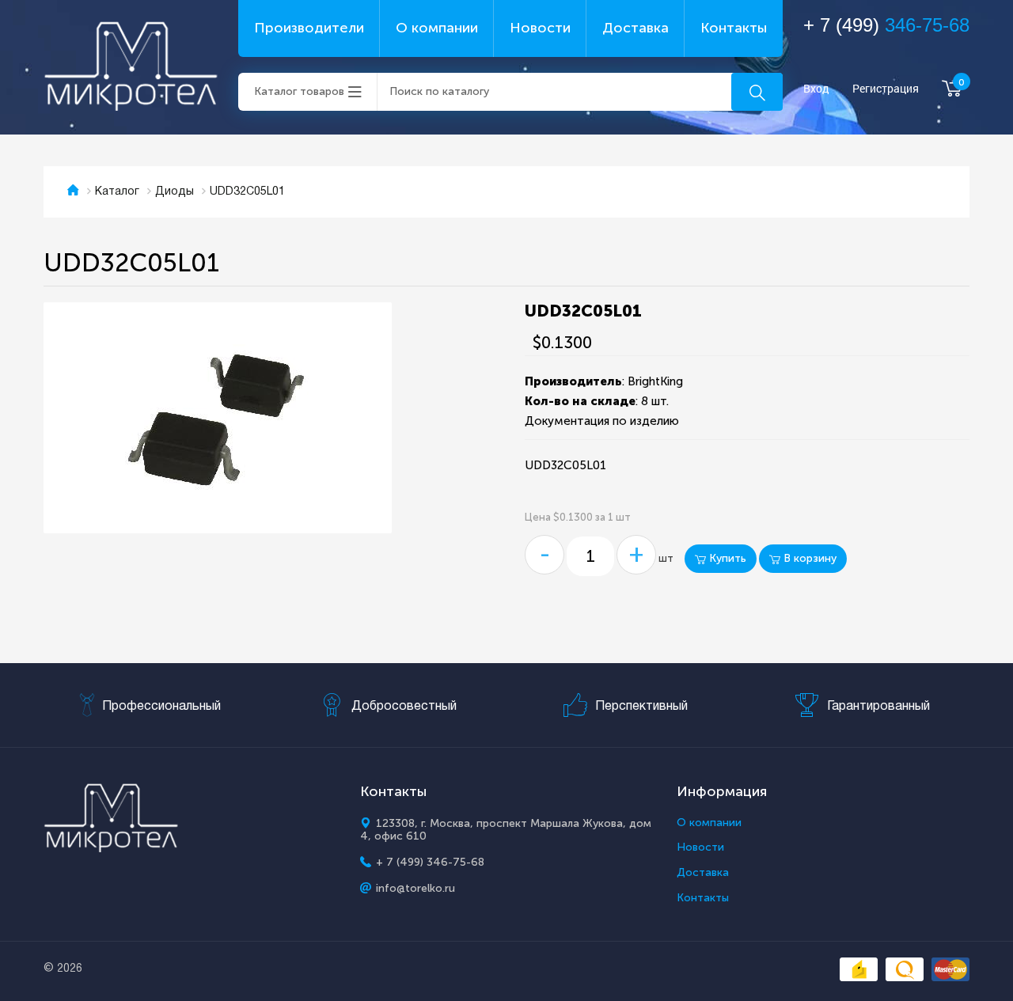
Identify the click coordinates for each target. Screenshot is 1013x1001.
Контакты (733, 27)
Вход (816, 89)
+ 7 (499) (886, 25)
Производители (309, 27)
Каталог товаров (299, 91)
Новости (540, 27)
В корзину (808, 558)
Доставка (635, 27)
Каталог (117, 192)
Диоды (174, 192)
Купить (726, 558)
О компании (437, 27)
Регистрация (885, 89)
